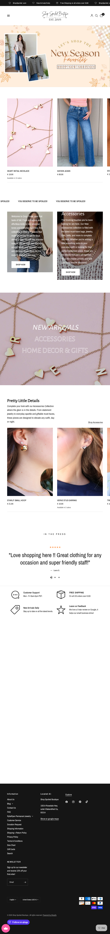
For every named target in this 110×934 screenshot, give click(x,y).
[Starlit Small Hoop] (30, 462)
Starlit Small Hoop (16, 500)
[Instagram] (75, 802)
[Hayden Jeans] (80, 132)
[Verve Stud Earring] (80, 462)
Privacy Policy (12, 836)
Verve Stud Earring (67, 500)
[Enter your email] (25, 882)
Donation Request (14, 824)
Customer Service (14, 820)
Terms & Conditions (14, 840)
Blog (9, 803)
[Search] (96, 15)
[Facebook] (68, 802)
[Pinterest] (82, 802)
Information (12, 794)
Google (93, 609)
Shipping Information (15, 828)
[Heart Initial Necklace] (30, 132)
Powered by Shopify (49, 915)
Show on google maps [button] (50, 819)
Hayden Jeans (63, 170)
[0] (101, 15)
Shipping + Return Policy (16, 832)
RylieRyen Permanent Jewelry (19, 816)
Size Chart (11, 845)
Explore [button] (68, 794)
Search (10, 853)
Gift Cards (11, 849)
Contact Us (11, 807)
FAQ (9, 811)
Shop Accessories (95, 422)
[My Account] (92, 15)
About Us (10, 799)
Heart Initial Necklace (18, 170)
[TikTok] (89, 802)
